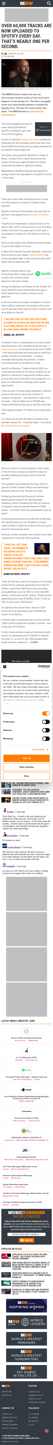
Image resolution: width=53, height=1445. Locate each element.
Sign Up (28, 1240)
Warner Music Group (11, 1196)
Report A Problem (9, 1428)
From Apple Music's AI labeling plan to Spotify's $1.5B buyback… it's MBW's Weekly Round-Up (31, 1275)
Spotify (5, 108)
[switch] (46, 722)
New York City (20, 1041)
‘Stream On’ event (30, 139)
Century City (9, 1140)
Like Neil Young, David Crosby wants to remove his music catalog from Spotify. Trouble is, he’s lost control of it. (30, 800)
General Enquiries (10, 1425)
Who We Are (6, 1392)
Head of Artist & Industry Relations (26, 1038)
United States (26, 1079)
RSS (32, 1425)
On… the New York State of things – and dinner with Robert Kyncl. (30, 784)
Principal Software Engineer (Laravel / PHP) (22, 1202)
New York (16, 1079)
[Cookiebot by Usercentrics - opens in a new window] (38, 666)
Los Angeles (8, 1187)
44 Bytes (14, 1442)
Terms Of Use (34, 1392)
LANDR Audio (33, 1041)
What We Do (6, 1395)
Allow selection (26, 767)
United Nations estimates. (17, 425)
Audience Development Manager (17, 1175)
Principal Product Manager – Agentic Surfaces (26, 1077)
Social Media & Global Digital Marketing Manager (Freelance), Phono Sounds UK (26, 1097)
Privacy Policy (35, 1399)
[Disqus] (26, 841)
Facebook (35, 1414)
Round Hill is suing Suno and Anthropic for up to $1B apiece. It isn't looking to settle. (30, 1292)
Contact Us (7, 1414)
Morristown (9, 1160)
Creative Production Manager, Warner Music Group (26, 1193)
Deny (26, 776)
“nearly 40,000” (36, 255)
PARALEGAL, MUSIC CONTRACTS (26, 1137)
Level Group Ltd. (31, 1060)
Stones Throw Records (20, 1169)
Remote (6, 1205)
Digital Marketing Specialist (15, 1184)
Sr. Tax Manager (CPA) (26, 1057)
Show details (38, 749)
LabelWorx (15, 1205)
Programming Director (27, 1157)
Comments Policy (36, 1395)
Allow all (26, 758)
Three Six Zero (34, 1121)
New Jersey (18, 1160)
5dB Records (16, 1178)
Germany (22, 1121)
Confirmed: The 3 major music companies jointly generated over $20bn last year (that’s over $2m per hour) (31, 792)
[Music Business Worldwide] (26, 3)
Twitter (34, 1421)
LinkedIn (34, 1418)
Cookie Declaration (37, 1402)
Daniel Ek (35, 251)
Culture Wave (20, 1187)
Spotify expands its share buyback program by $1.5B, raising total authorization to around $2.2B (28, 1283)
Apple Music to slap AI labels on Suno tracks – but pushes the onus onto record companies (29, 1256)
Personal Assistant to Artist (26, 1118)
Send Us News (7, 1421)
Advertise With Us (9, 1418)
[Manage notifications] (46, 1431)
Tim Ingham (9, 56)
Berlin (15, 1121)
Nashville (19, 1060)
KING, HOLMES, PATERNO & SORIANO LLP (33, 1140)
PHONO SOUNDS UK (26, 1101)
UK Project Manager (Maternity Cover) (20, 1166)
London (6, 1169)
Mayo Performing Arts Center (37, 1160)
